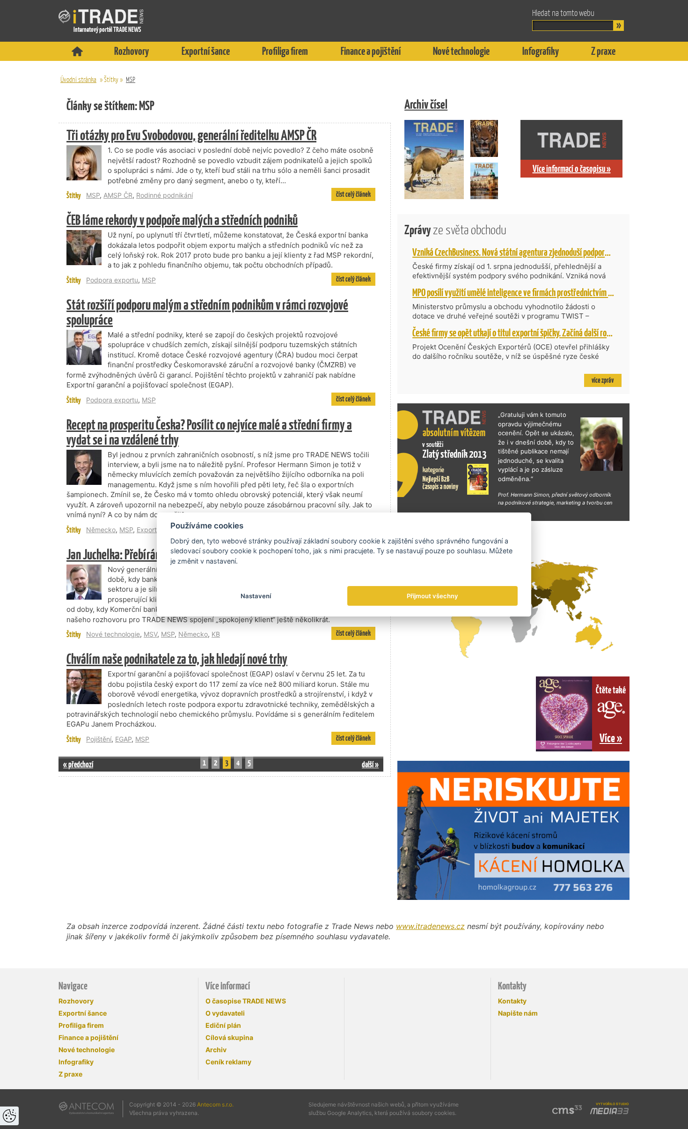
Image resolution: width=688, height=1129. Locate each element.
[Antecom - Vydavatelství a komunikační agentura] (86, 1108)
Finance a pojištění (371, 51)
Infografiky (540, 51)
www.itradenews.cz (430, 926)
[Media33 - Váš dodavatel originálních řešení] (609, 1111)
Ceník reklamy (228, 1062)
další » (370, 764)
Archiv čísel (425, 104)
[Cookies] (9, 1116)
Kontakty (512, 1001)
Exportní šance (206, 51)
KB (216, 634)
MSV (150, 634)
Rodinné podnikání (164, 195)
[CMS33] (567, 1109)
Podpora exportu (112, 280)
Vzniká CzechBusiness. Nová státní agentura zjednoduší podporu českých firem (532, 252)
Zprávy (455, 230)
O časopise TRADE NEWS (245, 1001)
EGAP (123, 739)
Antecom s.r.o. (215, 1104)
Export (147, 530)
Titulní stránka (77, 51)
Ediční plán (223, 1025)
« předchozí (78, 764)
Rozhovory (131, 51)
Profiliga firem (285, 51)
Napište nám (518, 1013)
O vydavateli (225, 1013)
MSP (130, 79)
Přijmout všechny (432, 596)
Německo (101, 530)
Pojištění (98, 739)
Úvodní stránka (78, 79)
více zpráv (603, 380)
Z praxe (603, 51)
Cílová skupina (229, 1037)
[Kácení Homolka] (513, 830)
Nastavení (256, 596)
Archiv (216, 1050)
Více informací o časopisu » (572, 169)
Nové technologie (461, 51)
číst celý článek (353, 194)
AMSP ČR (117, 195)
